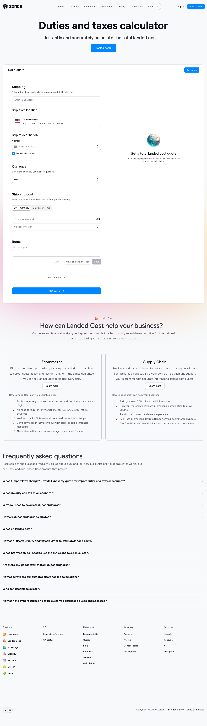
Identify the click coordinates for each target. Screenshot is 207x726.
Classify (12, 653)
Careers (128, 634)
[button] (103, 481)
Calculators (137, 6)
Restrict (12, 660)
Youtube (168, 640)
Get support (130, 651)
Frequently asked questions (42, 456)
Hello (10, 673)
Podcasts (88, 651)
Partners (74, 6)
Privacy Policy (176, 709)
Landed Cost (14, 641)
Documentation (91, 634)
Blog (85, 645)
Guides (86, 640)
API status (48, 640)
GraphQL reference (53, 634)
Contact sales (131, 645)
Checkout (13, 634)
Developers (107, 6)
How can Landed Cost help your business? (101, 325)
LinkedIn (168, 634)
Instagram (169, 651)
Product (60, 6)
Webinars (88, 657)
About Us (153, 6)
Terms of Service (194, 709)
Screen (11, 666)
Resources (89, 6)
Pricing (121, 6)
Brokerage (13, 647)
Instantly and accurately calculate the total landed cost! (101, 37)
